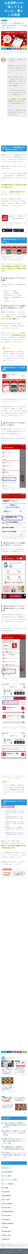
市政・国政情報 (7, 1203)
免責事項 (19, 1250)
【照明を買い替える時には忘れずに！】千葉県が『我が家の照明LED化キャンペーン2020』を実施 (14, 1141)
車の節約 (5, 1227)
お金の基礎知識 (7, 1172)
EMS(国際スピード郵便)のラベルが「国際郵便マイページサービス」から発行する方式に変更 (14, 1133)
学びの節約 (6, 1199)
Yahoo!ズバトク (19, 154)
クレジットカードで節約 (10, 1179)
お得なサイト (4, 20)
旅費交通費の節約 (8, 1211)
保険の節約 (6, 1191)
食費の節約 (6, 1239)
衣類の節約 (6, 1219)
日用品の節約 (7, 1215)
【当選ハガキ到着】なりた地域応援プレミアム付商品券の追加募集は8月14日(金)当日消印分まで (14, 1125)
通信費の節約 (7, 1231)
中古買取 (5, 1187)
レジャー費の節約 (8, 1183)
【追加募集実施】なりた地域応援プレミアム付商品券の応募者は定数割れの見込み (14, 1148)
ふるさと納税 (7, 1175)
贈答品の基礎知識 (8, 1223)
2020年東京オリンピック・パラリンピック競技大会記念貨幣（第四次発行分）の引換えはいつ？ (14, 1155)
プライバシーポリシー (11, 1250)
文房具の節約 (7, 1207)
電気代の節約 (7, 1235)
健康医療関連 (7, 1195)
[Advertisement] (14, 131)
